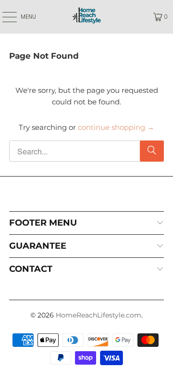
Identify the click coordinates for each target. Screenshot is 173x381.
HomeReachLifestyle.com (98, 315)
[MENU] (4, 16)
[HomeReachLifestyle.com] (86, 17)
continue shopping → (116, 127)
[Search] (152, 151)
